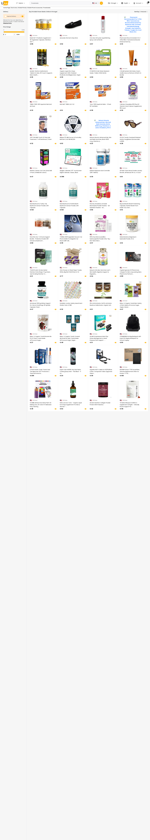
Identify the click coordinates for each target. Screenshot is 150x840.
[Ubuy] (4, 3)
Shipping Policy (7, 23)
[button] (113, 3)
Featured (143, 12)
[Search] (101, 3)
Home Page (6, 8)
